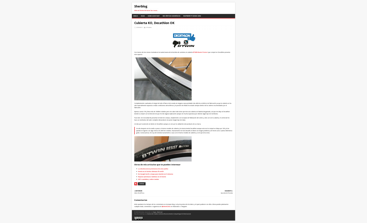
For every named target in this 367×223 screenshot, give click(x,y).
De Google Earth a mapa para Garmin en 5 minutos (155, 174)
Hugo (154, 212)
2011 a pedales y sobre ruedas (148, 179)
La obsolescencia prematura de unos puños (153, 169)
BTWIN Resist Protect (200, 52)
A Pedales (149, 27)
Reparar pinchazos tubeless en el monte (152, 177)
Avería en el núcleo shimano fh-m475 (151, 171)
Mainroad (159, 212)
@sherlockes (166, 206)
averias (141, 184)
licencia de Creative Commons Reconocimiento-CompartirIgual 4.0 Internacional (169, 214)
